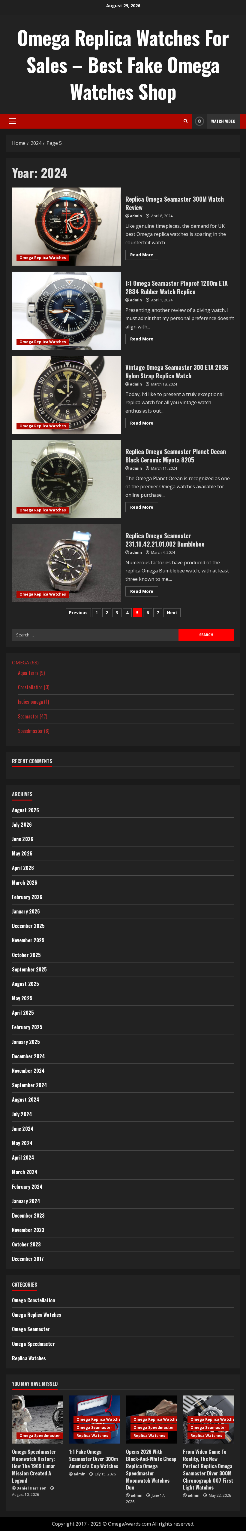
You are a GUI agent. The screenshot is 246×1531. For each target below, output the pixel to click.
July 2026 (22, 824)
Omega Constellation (33, 1300)
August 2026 (25, 810)
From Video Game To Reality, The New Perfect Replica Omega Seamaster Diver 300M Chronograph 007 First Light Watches (208, 1469)
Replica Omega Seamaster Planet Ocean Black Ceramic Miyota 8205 (66, 479)
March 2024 (25, 1172)
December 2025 (28, 925)
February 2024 (27, 1186)
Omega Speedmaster (33, 1343)
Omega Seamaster (31, 1329)
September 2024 (29, 1085)
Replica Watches (29, 1358)
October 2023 (26, 1244)
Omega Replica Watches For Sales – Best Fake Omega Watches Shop (123, 64)
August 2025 (25, 983)
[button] (12, 121)
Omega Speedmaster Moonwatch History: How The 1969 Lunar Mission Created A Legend (34, 1466)
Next (172, 612)
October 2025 (26, 955)
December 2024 (28, 1056)
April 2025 (23, 1012)
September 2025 (29, 969)
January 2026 (26, 911)
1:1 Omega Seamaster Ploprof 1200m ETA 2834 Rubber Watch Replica (66, 311)
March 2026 (24, 882)
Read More (144, 256)
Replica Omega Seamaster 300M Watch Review (66, 227)
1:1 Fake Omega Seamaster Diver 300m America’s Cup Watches (93, 1459)
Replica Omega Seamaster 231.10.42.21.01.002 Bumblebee (66, 563)
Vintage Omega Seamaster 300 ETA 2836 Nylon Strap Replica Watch (66, 395)
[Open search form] (186, 121)
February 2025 (27, 1027)
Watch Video (223, 121)
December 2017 (28, 1258)
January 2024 (26, 1201)
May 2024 (22, 1143)
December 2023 (28, 1215)
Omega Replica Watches (43, 257)
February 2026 (27, 897)
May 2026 (22, 853)
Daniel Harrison (31, 1488)
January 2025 (26, 1041)
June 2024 (23, 1128)
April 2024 (23, 1157)
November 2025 (28, 940)
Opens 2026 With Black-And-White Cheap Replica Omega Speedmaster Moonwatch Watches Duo (151, 1469)
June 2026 (22, 839)
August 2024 (25, 1099)
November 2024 (28, 1070)
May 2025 (22, 998)
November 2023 (28, 1230)
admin (136, 215)
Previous (78, 612)
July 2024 (22, 1114)
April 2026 (23, 867)
